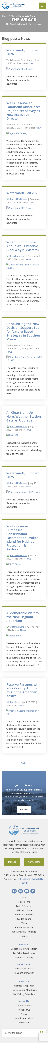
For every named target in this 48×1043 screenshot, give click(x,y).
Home (5, 16)
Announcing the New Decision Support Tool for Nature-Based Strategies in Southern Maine (23, 331)
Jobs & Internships (24, 1018)
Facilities (24, 936)
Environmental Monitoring (24, 989)
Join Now (24, 809)
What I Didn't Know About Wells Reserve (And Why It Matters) (22, 246)
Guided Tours (24, 918)
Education (24, 944)
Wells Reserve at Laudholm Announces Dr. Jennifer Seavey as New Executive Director (23, 111)
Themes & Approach (24, 985)
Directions (24, 878)
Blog (13, 16)
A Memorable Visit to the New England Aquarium (22, 617)
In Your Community (24, 972)
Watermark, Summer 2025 (22, 475)
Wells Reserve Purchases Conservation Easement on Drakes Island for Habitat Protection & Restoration (22, 537)
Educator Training (24, 957)
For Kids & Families (24, 927)
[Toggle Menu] (42, 6)
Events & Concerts (24, 914)
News (32, 63)
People (24, 1014)
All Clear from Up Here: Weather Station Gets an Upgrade (23, 416)
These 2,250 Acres (24, 968)
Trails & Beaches (24, 906)
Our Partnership (24, 1005)
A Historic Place (24, 910)
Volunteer (24, 1022)
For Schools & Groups (24, 953)
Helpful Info (24, 901)
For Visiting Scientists (24, 994)
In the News (24, 1009)
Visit (24, 897)
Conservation (24, 964)
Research (24, 981)
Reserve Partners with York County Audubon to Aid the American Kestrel (23, 690)
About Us (24, 1001)
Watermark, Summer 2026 (22, 52)
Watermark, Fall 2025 (22, 193)
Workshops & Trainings (24, 931)
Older (24, 763)
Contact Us (34, 861)
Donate (12, 861)
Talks (24, 923)
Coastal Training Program (24, 948)
